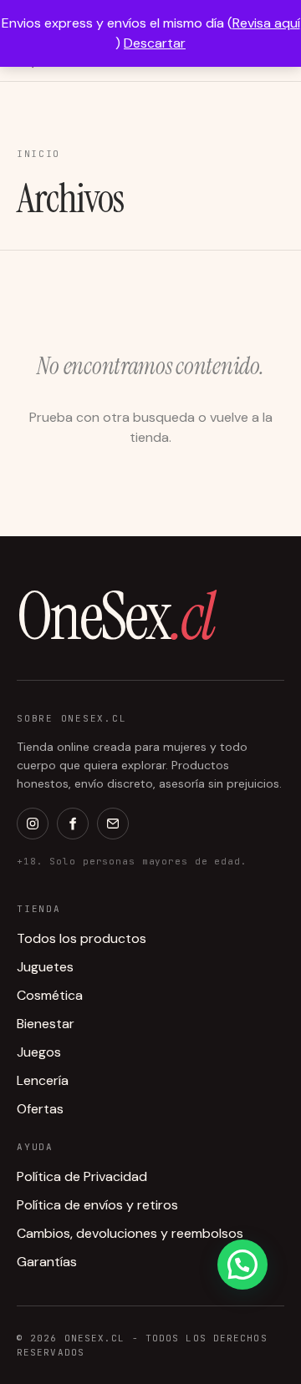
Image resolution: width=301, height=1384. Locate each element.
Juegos (39, 1052)
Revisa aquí (266, 23)
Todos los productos (81, 938)
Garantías (47, 1261)
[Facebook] (73, 823)
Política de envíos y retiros (97, 1205)
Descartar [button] (155, 43)
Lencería (43, 1080)
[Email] (113, 823)
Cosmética (50, 995)
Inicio (38, 154)
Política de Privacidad (82, 1176)
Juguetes (45, 967)
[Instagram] (32, 823)
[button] (242, 1265)
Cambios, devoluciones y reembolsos (130, 1233)
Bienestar (45, 1023)
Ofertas (40, 1109)
